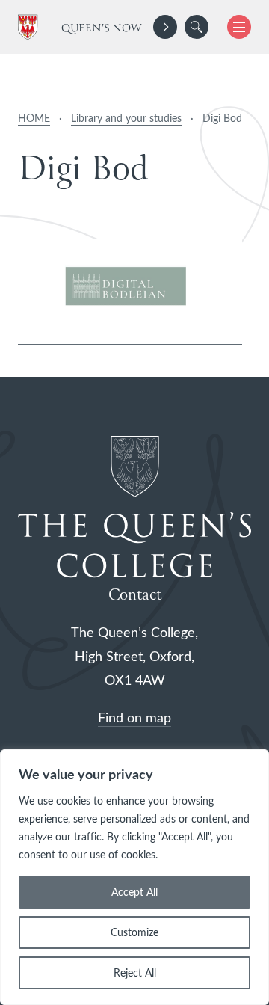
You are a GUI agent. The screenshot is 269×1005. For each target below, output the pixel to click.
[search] (196, 27)
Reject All (135, 972)
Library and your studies (126, 118)
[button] (196, 27)
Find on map (134, 717)
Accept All (134, 892)
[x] (233, 27)
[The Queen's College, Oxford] (30, 27)
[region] (134, 877)
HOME (34, 118)
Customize (134, 932)
